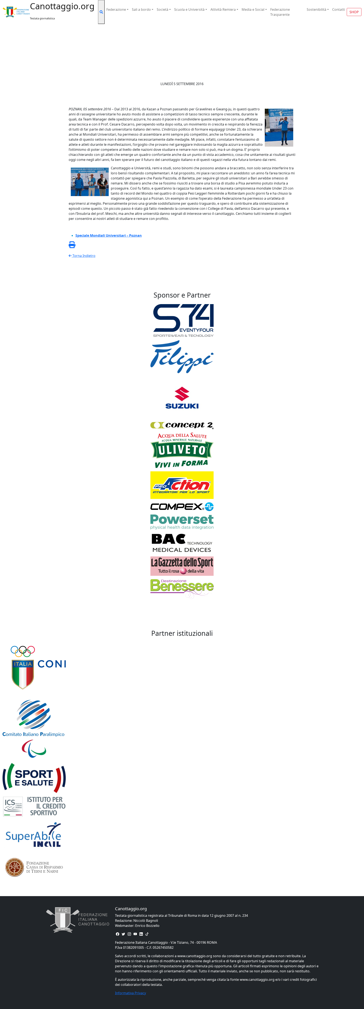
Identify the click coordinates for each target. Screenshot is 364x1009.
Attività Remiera (223, 9)
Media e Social (253, 9)
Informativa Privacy (130, 993)
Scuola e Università (189, 9)
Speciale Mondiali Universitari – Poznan (108, 235)
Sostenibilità (316, 9)
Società (162, 9)
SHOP (354, 12)
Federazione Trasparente (280, 12)
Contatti (338, 9)
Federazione (116, 9)
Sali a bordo (141, 9)
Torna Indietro (83, 255)
